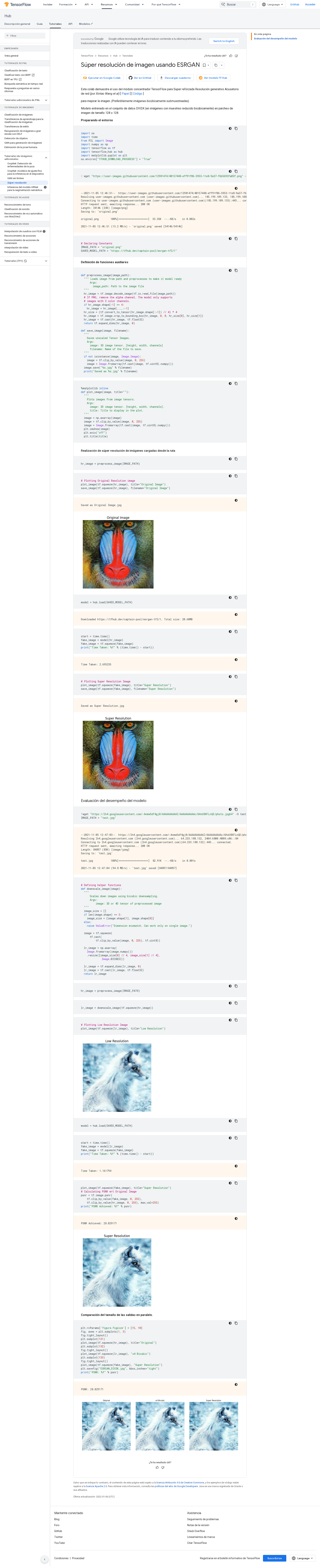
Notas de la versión (198, 1525)
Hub (7, 16)
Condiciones (61, 1558)
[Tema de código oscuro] (230, 128)
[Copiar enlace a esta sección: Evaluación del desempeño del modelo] (150, 801)
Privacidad (78, 1558)
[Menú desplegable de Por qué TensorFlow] (180, 4)
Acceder (310, 4)
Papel (125, 93)
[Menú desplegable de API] (93, 4)
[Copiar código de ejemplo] (236, 128)
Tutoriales (55, 24)
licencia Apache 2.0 (96, 1486)
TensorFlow (87, 55)
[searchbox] (24, 36)
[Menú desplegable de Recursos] (117, 4)
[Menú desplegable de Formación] (76, 4)
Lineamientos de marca (201, 1537)
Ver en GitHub (142, 77)
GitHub (294, 4)
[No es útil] (236, 56)
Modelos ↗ (86, 24)
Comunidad (132, 4)
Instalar (48, 4)
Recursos (107, 4)
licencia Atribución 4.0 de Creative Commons (180, 1482)
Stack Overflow (196, 1531)
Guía (39, 24)
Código (137, 93)
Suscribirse (274, 1558)
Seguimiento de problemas (203, 1519)
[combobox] (237, 4)
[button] (22, 100)
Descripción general (17, 24)
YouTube (59, 1542)
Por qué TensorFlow (164, 4)
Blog (56, 1519)
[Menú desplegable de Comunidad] (143, 4)
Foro (56, 1525)
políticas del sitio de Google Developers (176, 1486)
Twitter (58, 1537)
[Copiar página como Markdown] (216, 65)
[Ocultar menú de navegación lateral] (44, 1559)
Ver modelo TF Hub (215, 77)
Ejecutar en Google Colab (104, 77)
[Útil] (231, 56)
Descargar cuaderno (178, 77)
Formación (65, 4)
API (87, 4)
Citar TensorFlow (197, 1542)
